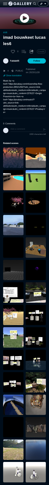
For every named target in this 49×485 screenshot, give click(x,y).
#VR (5, 32)
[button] (35, 4)
